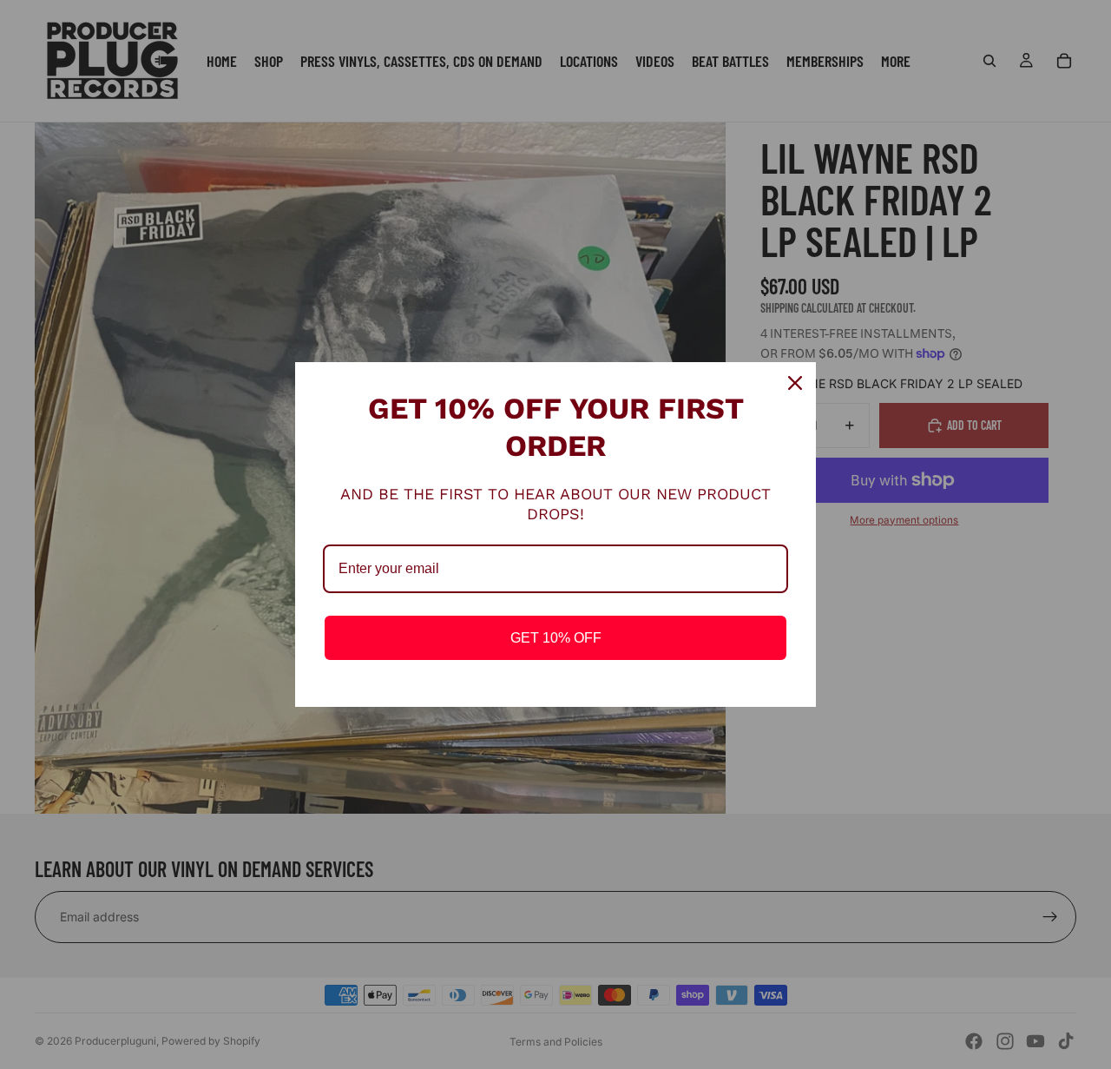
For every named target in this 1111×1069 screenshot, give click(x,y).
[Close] (795, 383)
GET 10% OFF (556, 637)
